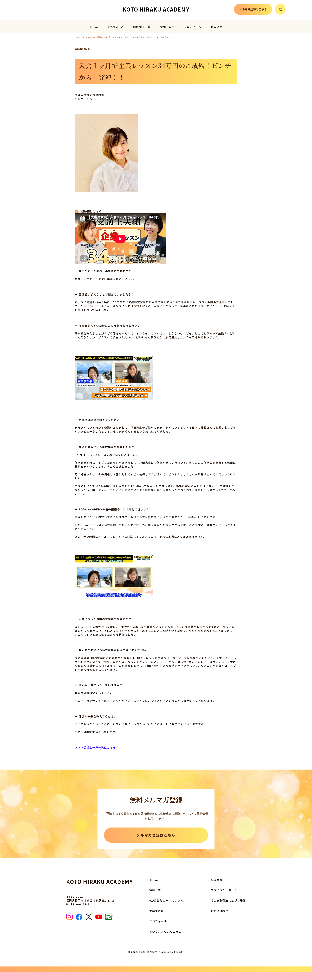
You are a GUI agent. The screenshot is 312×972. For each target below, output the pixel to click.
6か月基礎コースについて (166, 900)
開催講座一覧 (142, 27)
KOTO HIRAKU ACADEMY (156, 9)
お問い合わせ (219, 911)
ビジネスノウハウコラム (165, 932)
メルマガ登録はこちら (253, 9)
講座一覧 (155, 890)
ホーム (93, 27)
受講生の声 (167, 27)
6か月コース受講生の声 (96, 37)
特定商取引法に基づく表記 (228, 900)
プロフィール (193, 27)
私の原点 (216, 27)
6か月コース (116, 27)
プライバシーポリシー (225, 890)
